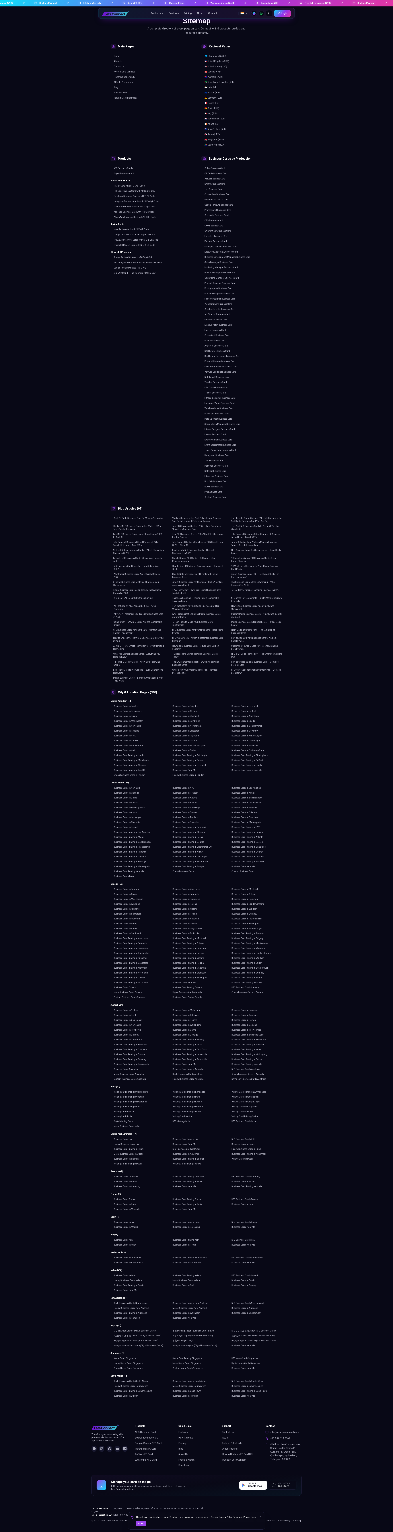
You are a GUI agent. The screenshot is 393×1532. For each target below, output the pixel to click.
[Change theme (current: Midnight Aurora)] (254, 13)
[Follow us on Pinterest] (109, 1449)
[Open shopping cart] (269, 13)
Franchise (183, 1465)
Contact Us (228, 1432)
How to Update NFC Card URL (238, 1454)
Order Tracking (229, 1448)
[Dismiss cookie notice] (261, 1516)
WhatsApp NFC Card (146, 1459)
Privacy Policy (250, 1517)
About (200, 13)
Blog (180, 1448)
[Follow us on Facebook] (94, 1449)
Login (284, 13)
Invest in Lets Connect (234, 1459)
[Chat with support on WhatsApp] (261, 13)
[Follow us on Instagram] (101, 1449)
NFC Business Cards (146, 1432)
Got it (141, 1523)
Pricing (188, 13)
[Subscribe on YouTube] (117, 1449)
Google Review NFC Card (148, 1443)
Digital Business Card (146, 1437)
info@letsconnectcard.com (284, 1432)
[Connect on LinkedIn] (125, 1449)
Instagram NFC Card (145, 1448)
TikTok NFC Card (144, 1454)
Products (156, 13)
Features (174, 13)
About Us (183, 1454)
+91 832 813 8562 (280, 1438)
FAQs (225, 1437)
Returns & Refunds (232, 1443)
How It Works (185, 1437)
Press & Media (186, 1459)
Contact (212, 13)
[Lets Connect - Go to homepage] (115, 13)
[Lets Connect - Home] (109, 1427)
